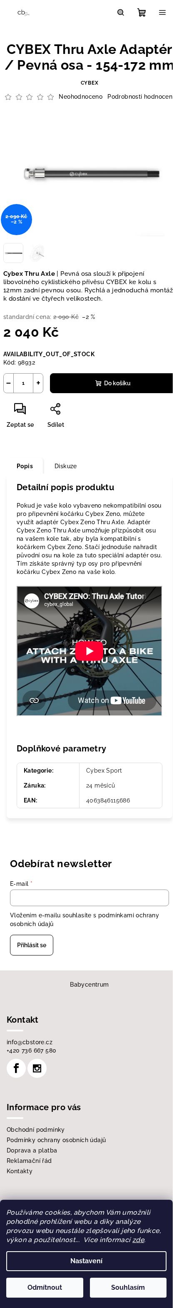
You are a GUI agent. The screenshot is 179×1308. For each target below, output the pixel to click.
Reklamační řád (29, 1160)
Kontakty (19, 1171)
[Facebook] (16, 1068)
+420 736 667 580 (31, 1050)
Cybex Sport (104, 770)
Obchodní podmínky (36, 1129)
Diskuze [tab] (66, 466)
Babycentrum (89, 984)
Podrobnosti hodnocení (140, 96)
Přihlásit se (31, 945)
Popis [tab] (25, 466)
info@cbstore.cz (29, 1042)
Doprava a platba (32, 1150)
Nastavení (86, 1261)
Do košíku (117, 383)
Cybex (90, 83)
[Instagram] (37, 1068)
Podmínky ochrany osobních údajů (56, 1140)
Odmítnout (44, 1287)
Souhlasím (128, 1287)
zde (138, 1240)
